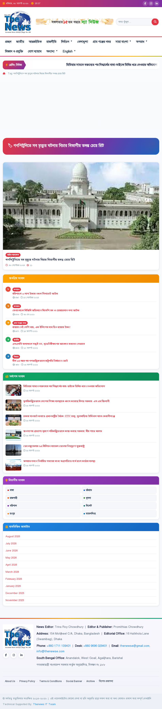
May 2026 (11, 557)
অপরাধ (142, 42)
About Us (10, 681)
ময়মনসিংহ (91, 513)
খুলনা (88, 498)
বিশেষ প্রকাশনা (106, 681)
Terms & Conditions (50, 681)
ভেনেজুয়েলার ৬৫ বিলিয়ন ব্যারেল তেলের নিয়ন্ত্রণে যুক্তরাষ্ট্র (54, 446)
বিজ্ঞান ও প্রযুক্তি (14, 51)
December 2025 (15, 593)
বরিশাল (13, 505)
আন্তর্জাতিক (35, 42)
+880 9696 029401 (95, 646)
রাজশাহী (13, 498)
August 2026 (13, 536)
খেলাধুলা (82, 42)
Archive (90, 681)
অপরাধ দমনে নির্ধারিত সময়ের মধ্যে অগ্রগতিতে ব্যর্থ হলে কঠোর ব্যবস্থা (59, 461)
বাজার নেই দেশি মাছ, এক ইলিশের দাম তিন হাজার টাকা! (41, 327)
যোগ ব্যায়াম (35, 51)
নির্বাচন (67, 42)
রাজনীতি (51, 42)
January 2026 (13, 586)
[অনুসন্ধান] (155, 21)
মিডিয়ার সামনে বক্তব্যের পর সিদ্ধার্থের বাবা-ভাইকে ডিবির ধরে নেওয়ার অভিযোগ (90, 65)
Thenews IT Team (44, 704)
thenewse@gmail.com (134, 646)
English (69, 51)
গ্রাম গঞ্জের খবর (102, 42)
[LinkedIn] (156, 3)
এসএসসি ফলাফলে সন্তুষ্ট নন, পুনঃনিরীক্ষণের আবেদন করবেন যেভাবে (48, 344)
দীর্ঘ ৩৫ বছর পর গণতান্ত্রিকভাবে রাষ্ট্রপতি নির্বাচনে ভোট (40, 361)
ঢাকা (12, 490)
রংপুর (12, 513)
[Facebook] (145, 3)
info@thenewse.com (50, 651)
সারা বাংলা (123, 42)
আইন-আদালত (13, 255)
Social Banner (74, 681)
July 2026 (11, 543)
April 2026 (11, 564)
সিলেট (89, 505)
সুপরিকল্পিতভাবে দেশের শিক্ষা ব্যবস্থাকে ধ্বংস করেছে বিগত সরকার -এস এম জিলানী (66, 401)
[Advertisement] (81, 105)
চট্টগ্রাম (89, 490)
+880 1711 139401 (59, 646)
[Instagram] (151, 3)
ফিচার (16, 356)
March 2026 (12, 571)
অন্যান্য (52, 51)
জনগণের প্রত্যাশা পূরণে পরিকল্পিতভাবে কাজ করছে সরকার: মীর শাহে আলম (62, 431)
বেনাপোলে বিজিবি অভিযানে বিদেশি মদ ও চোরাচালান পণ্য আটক (46, 310)
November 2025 (15, 600)
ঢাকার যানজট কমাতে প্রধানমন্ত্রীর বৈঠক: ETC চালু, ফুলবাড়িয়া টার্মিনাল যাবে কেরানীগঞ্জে (69, 416)
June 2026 (12, 550)
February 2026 (14, 579)
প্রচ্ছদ (8, 42)
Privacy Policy (27, 681)
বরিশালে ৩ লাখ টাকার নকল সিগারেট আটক (35, 294)
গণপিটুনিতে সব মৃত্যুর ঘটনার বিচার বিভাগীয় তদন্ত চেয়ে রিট (40, 260)
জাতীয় (20, 42)
